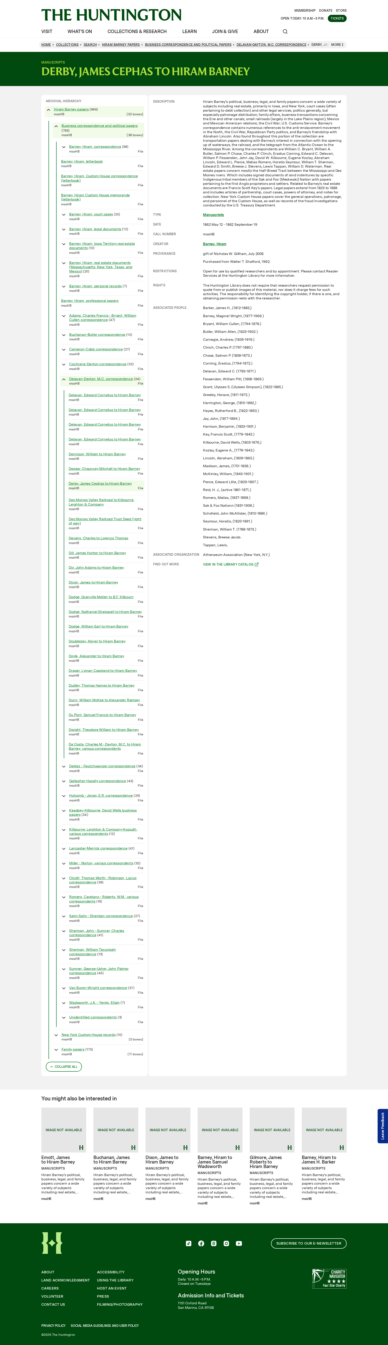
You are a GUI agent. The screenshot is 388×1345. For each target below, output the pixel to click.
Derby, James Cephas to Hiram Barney (100, 483)
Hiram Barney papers (71, 109)
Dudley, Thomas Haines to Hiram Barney (101, 685)
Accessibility (111, 1272)
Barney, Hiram (214, 244)
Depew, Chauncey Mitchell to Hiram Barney (104, 469)
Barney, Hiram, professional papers (90, 301)
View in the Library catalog (228, 565)
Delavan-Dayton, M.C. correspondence (101, 379)
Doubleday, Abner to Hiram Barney (97, 641)
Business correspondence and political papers (100, 126)
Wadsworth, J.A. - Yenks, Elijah (94, 1002)
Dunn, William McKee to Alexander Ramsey (104, 700)
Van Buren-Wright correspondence (98, 988)
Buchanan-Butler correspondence (97, 334)
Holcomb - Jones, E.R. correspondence (101, 795)
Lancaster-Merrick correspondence (98, 848)
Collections (67, 44)
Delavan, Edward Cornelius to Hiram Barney (105, 395)
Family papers (73, 1049)
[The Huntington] (111, 15)
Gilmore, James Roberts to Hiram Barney (266, 1162)
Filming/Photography (120, 1304)
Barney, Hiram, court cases (91, 214)
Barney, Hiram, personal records (95, 286)
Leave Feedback (383, 1126)
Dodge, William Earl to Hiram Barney (98, 626)
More (336, 44)
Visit (46, 31)
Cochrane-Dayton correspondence (97, 364)
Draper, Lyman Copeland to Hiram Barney (103, 670)
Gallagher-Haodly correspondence (97, 781)
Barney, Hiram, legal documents (95, 229)
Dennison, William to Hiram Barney (97, 454)
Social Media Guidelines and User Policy (105, 1325)
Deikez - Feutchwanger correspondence (102, 766)
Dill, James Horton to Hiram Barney (97, 553)
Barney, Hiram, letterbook (82, 161)
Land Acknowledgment (65, 1280)
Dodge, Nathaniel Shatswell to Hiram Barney (105, 612)
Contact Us (53, 1304)
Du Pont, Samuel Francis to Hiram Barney (102, 715)
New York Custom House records (88, 1035)
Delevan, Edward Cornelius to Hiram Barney (105, 424)
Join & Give (225, 31)
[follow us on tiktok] (188, 1244)
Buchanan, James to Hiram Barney (111, 1160)
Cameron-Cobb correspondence (96, 349)
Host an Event (112, 1288)
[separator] (148, 585)
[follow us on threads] (213, 1244)
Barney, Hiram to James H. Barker (319, 1160)
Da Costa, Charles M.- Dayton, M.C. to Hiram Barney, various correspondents (105, 746)
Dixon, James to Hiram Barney (93, 582)
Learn (189, 31)
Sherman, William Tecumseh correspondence (92, 951)
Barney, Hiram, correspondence (95, 146)
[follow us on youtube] (238, 1244)
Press (103, 1296)
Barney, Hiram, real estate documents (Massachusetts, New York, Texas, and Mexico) (100, 267)
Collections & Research (137, 31)
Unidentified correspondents (93, 1017)
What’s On (80, 31)
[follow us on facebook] (201, 1244)
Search (90, 44)
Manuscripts (213, 215)
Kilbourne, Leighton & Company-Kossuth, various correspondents (103, 831)
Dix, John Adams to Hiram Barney (96, 567)
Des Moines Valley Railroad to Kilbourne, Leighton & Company (101, 502)
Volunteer (52, 1296)
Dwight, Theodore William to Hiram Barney (104, 730)
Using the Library (115, 1280)
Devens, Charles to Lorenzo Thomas (98, 538)
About (261, 31)
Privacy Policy (53, 1325)
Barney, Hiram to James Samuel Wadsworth (215, 1162)
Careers (50, 1288)
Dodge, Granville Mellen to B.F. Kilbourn (101, 597)
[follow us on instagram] (226, 1244)
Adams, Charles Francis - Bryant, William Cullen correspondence (102, 317)
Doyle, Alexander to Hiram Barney (96, 656)
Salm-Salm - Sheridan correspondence (101, 916)
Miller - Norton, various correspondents (101, 863)
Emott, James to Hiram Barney (58, 1160)
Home (46, 44)
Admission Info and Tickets (211, 1295)
